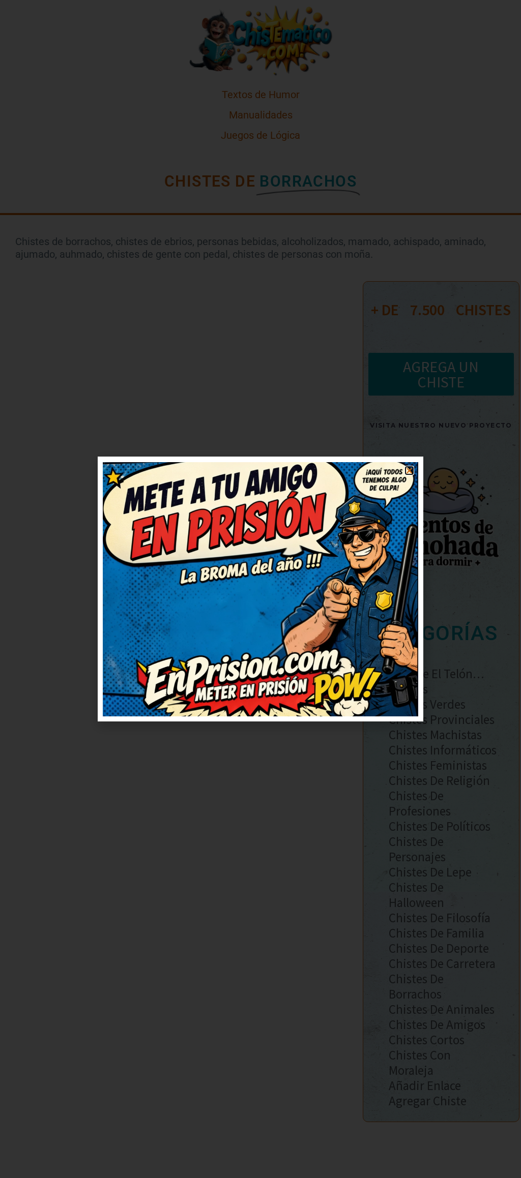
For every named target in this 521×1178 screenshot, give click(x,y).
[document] (260, 589)
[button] (409, 470)
